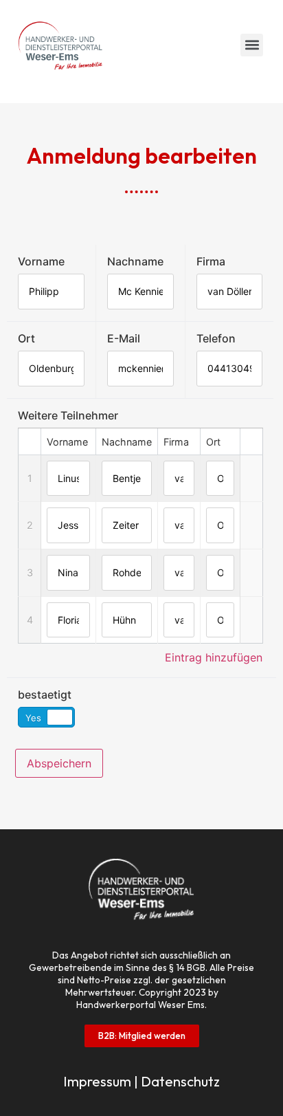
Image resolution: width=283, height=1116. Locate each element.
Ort (26, 338)
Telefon (216, 338)
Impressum (97, 1081)
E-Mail (123, 338)
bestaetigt (44, 694)
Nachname (135, 261)
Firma (210, 261)
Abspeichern (59, 763)
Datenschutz (180, 1081)
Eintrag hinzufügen (213, 657)
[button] (251, 45)
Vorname (41, 261)
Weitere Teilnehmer (68, 415)
